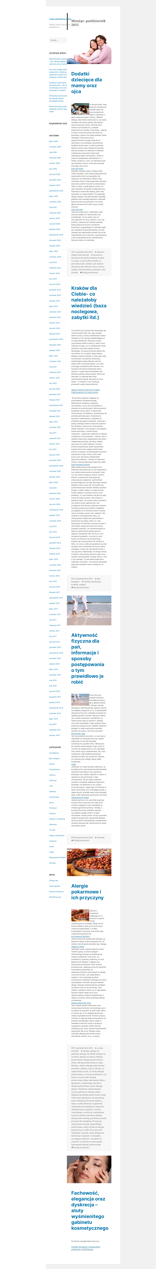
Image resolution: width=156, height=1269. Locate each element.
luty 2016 (53, 686)
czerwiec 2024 (55, 257)
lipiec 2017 (53, 609)
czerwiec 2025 (55, 202)
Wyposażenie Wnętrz (57, 857)
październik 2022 (56, 339)
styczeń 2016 (54, 691)
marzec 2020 (54, 499)
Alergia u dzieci (78, 1065)
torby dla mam (77, 209)
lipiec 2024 (53, 251)
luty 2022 (53, 383)
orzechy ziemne (78, 1115)
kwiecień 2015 (55, 730)
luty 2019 (53, 532)
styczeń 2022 (54, 389)
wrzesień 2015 (55, 713)
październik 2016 (56, 653)
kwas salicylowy (78, 1100)
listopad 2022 (54, 334)
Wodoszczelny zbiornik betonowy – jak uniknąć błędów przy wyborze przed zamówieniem (62, 61)
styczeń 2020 (54, 504)
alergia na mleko (77, 946)
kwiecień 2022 (55, 372)
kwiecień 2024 (55, 268)
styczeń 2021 (54, 455)
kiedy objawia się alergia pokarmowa (85, 1093)
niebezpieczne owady (80, 797)
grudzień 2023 (55, 290)
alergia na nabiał (87, 1054)
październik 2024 (56, 235)
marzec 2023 (54, 323)
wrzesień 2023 (55, 295)
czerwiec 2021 (55, 427)
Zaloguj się (53, 880)
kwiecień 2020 (55, 493)
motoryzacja (54, 797)
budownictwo (54, 769)
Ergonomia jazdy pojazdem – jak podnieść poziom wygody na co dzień (62, 109)
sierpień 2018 (54, 554)
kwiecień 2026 (55, 158)
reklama (52, 813)
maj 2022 (53, 367)
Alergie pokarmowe (95, 1065)
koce (95, 266)
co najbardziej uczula (87, 1070)
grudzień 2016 (55, 647)
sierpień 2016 (54, 664)
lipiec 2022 (53, 356)
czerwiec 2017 (55, 614)
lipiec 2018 (53, 559)
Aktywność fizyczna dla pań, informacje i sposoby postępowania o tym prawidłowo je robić (87, 658)
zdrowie (52, 863)
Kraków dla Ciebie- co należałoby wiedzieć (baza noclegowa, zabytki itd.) (89, 302)
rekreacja (53, 824)
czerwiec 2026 (55, 147)
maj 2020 (53, 488)
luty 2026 (53, 169)
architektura (54, 753)
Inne (51, 786)
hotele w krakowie (92, 581)
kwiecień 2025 (55, 213)
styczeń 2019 (54, 537)
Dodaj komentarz (90, 272)
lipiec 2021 (53, 422)
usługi (51, 852)
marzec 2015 (54, 735)
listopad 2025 (54, 185)
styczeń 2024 (54, 284)
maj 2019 (53, 526)
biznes (51, 764)
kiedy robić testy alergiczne (88, 1096)
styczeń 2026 (54, 174)
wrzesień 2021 (55, 411)
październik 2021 (56, 405)
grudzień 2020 (55, 460)
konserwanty (98, 1097)
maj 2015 (53, 724)
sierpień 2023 (54, 301)
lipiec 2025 (53, 196)
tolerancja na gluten (80, 1135)
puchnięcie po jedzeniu (80, 936)
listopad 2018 (54, 548)
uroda (51, 846)
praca (51, 802)
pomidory (94, 1118)
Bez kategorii (54, 758)
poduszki (96, 269)
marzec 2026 (54, 163)
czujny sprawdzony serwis (60, 19)
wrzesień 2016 (55, 658)
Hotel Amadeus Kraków (80, 464)
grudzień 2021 (55, 394)
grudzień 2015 (55, 697)
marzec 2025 (54, 218)
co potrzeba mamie (89, 260)
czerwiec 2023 (55, 312)
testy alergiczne (96, 1132)
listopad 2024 (54, 229)
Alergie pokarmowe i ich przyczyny (87, 891)
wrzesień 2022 (55, 345)
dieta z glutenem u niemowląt (88, 1081)
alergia (86, 1051)
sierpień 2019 (54, 515)
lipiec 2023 (53, 306)
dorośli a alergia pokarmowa (86, 1084)
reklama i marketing (57, 819)
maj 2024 (53, 262)
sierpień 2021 (54, 416)
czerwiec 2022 (55, 361)
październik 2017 (56, 598)
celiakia (83, 1068)
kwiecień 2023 (55, 317)
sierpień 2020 (54, 477)
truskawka (96, 1135)
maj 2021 (52, 433)
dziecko (52, 775)
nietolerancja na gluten (82, 1109)
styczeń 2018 (54, 587)
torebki (74, 272)
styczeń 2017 (54, 642)
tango (73, 764)
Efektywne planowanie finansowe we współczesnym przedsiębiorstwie (62, 98)
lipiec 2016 (53, 669)
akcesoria (97, 255)
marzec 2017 (54, 631)
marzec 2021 (54, 444)
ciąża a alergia (94, 1068)
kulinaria (52, 791)
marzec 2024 (54, 273)
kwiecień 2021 (55, 438)
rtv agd (52, 830)
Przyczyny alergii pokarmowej (86, 1122)
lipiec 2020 (53, 482)
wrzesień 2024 (55, 240)
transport (53, 841)
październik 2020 (56, 466)
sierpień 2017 (54, 603)
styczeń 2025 (54, 224)
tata (103, 269)
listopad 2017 (54, 592)
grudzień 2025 (55, 180)
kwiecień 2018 (55, 570)
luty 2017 (53, 636)
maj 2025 (53, 207)
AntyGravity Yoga (78, 733)
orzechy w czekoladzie (93, 1112)
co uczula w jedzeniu (92, 1074)
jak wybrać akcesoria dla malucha (87, 265)
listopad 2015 (54, 702)
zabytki (82, 584)
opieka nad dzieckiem (81, 269)
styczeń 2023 (54, 328)
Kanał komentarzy (56, 891)
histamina (82, 1089)
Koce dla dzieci (77, 168)
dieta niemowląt (90, 1080)
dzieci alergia (96, 1086)
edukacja (53, 780)
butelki (101, 257)
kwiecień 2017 (55, 625)
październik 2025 (56, 191)
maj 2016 (53, 680)
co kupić (75, 260)
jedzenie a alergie (86, 1092)
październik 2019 (56, 510)
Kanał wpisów (54, 886)
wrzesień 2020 (55, 471)
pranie (103, 1118)
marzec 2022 (54, 378)
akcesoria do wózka (80, 257)
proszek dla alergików (81, 1121)
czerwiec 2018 (55, 565)
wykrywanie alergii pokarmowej (86, 1144)
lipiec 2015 (53, 719)
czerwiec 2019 (55, 521)
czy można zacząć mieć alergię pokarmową (88, 1077)
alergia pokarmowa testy (81, 1003)
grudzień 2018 (55, 543)
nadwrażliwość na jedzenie (90, 1103)
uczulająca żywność (80, 1138)
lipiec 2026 (53, 141)
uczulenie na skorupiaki (91, 1141)
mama (101, 266)
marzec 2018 (54, 576)
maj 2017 (52, 620)
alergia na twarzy (87, 1056)
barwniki (75, 1068)
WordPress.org (55, 897)
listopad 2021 (54, 400)
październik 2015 (56, 708)
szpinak (84, 1132)
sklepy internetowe (56, 835)
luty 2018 (53, 581)
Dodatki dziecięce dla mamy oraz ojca (86, 82)
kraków (74, 584)
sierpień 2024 (54, 246)
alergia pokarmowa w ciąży (90, 1062)
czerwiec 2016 (55, 675)
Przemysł (53, 808)
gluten (74, 1089)
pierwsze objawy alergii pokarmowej (86, 1117)
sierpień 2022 (54, 350)
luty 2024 (53, 279)
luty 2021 (53, 449)
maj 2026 (53, 152)
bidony (94, 257)
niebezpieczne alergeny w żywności (87, 1106)
